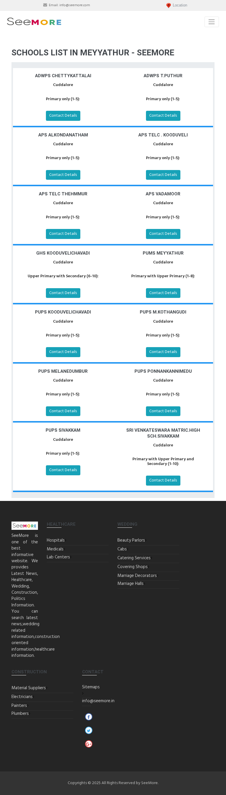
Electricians (22, 697)
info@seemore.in (98, 701)
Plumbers (20, 714)
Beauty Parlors (131, 540)
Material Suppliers (28, 688)
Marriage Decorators (137, 576)
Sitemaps (91, 687)
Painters (19, 706)
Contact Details (63, 115)
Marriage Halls (130, 584)
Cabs (122, 549)
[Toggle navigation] (212, 22)
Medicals (55, 549)
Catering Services (134, 558)
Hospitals (56, 540)
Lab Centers (58, 557)
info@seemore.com (74, 5)
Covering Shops (132, 567)
